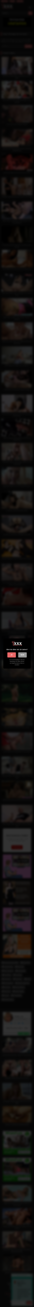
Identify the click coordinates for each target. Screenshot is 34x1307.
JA (12, 655)
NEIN (22, 655)
